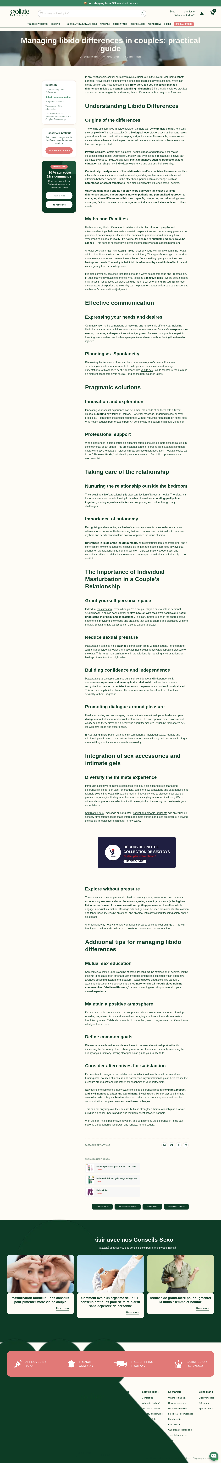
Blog (172, 11)
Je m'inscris (59, 205)
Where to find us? (185, 15)
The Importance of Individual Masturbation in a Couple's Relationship (58, 116)
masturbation (104, 609)
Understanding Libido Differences (55, 91)
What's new (154, 24)
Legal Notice (150, 1458)
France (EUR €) (86, 1454)
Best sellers (138, 24)
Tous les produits (38, 24)
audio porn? (124, 421)
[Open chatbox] (213, 1456)
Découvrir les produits (59, 150)
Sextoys (55, 24)
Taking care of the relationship (53, 107)
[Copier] (186, 1145)
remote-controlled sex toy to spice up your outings (144, 924)
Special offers (184, 24)
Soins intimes (120, 24)
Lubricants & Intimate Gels (82, 24)
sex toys (103, 785)
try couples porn (104, 421)
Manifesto (189, 11)
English (107, 1455)
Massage (105, 24)
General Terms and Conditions (174, 1458)
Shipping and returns (203, 1458)
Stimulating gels (94, 813)
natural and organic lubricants (150, 813)
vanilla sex (147, 370)
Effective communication (58, 97)
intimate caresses (112, 624)
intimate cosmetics (122, 785)
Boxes (167, 24)
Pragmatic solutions (54, 101)
